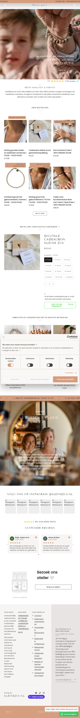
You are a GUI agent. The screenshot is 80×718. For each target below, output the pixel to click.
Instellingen (69, 373)
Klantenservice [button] (38, 612)
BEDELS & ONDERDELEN (23, 627)
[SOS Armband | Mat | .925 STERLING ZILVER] (64, 131)
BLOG (20, 632)
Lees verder (40, 475)
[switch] (30, 365)
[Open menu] (7, 5)
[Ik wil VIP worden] (74, 679)
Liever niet (15, 379)
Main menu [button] (22, 612)
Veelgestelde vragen (39, 674)
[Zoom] (8, 266)
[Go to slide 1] (38, 554)
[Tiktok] (40, 693)
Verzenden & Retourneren (39, 631)
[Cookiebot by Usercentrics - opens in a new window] (68, 337)
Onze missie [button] (8, 612)
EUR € (8, 712)
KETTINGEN (22, 618)
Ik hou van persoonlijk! (65, 379)
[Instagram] (44, 693)
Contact (38, 615)
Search (56, 712)
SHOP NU (62, 70)
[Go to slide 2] (40, 554)
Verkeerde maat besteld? (38, 656)
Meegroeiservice (39, 648)
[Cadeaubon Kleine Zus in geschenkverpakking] (40, 131)
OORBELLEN (22, 621)
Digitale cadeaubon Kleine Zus (54, 239)
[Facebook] (36, 693)
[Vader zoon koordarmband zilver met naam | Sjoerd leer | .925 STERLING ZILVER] (64, 178)
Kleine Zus (44, 712)
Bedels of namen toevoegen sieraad (39, 665)
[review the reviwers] (36, 537)
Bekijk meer (40, 213)
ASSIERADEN (23, 623)
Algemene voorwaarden (39, 621)
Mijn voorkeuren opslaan (40, 379)
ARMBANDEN (23, 615)
